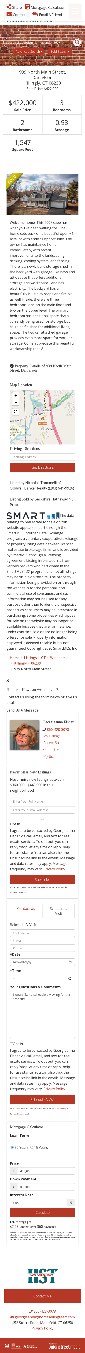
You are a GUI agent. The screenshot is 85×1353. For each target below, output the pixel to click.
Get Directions (42, 467)
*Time (15, 970)
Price (14, 1163)
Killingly (20, 663)
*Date (15, 954)
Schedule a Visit (58, 911)
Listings (30, 657)
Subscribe (42, 879)
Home (15, 657)
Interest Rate (22, 1194)
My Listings (51, 735)
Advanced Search (28, 51)
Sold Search (59, 51)
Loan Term (19, 1135)
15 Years (40, 1147)
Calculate (43, 1212)
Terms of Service (17, 1114)
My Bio (48, 756)
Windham (58, 657)
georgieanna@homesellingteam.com (44, 1317)
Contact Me (52, 749)
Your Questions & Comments (35, 986)
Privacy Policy (54, 869)
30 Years (21, 1147)
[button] (75, 42)
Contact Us (26, 908)
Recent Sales (53, 742)
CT (43, 657)
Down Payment (23, 1179)
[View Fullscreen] (15, 411)
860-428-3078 (58, 729)
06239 (36, 663)
